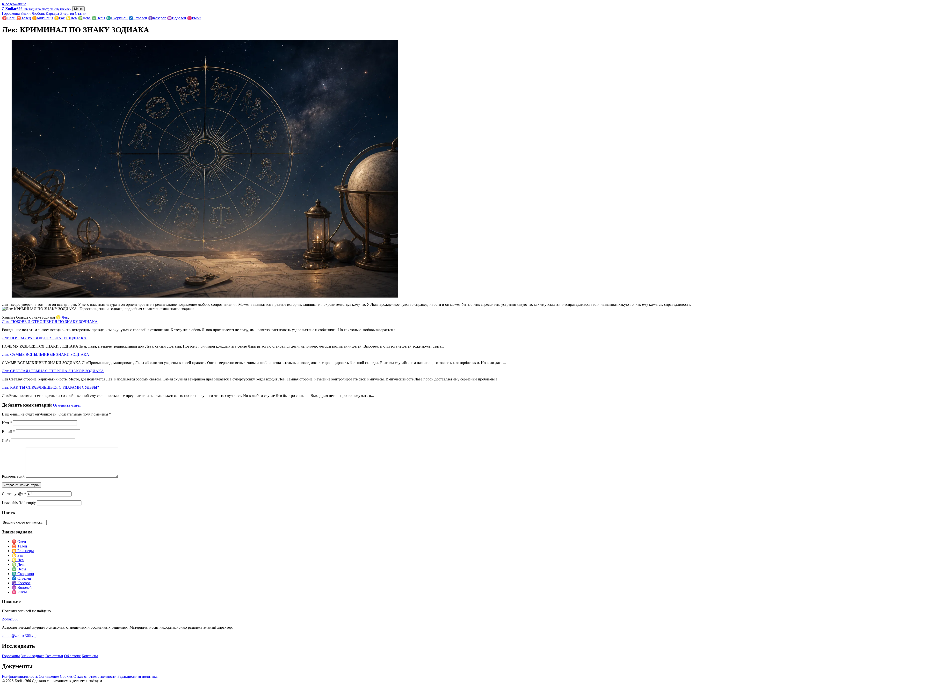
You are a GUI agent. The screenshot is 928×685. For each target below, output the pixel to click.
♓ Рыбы (19, 592)
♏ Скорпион (23, 574)
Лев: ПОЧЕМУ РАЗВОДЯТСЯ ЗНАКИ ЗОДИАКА (44, 338)
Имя (7, 423)
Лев (71, 18)
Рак (59, 18)
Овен (8, 18)
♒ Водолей (22, 587)
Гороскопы (11, 13)
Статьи (81, 13)
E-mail (8, 432)
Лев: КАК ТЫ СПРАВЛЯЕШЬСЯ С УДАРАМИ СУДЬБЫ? (50, 387)
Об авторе (72, 656)
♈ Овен (19, 541)
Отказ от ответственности (94, 676)
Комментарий (13, 476)
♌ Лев (62, 317)
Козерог (157, 18)
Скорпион (117, 18)
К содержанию (14, 4)
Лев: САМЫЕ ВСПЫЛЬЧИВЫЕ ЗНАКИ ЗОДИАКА (45, 354)
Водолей (176, 18)
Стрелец (138, 18)
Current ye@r (14, 494)
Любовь (38, 13)
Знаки (26, 13)
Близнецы (42, 18)
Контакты (90, 656)
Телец (23, 18)
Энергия (67, 13)
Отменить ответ (67, 405)
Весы (98, 18)
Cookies (66, 676)
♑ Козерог (21, 583)
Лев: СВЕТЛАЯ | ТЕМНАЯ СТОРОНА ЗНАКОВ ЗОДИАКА (53, 371)
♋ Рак (17, 555)
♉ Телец (19, 546)
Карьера (52, 13)
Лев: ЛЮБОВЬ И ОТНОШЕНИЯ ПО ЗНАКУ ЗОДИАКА (50, 322)
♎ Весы (19, 569)
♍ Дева (18, 564)
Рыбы (194, 18)
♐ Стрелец (21, 578)
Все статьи (54, 656)
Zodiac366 (10, 619)
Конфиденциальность (20, 676)
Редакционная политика (137, 676)
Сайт (6, 440)
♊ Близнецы (23, 551)
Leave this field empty (19, 503)
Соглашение (49, 676)
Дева (84, 18)
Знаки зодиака (32, 656)
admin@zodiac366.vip (19, 636)
